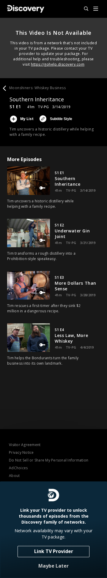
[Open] (95, 9)
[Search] (83, 9)
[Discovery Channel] (25, 9)
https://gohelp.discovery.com (57, 64)
